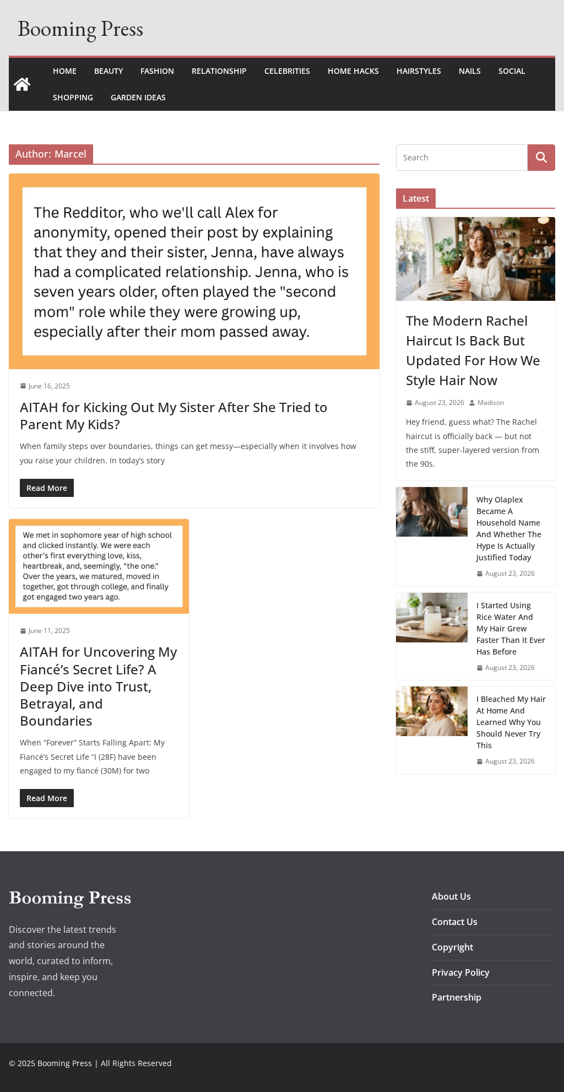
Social (511, 71)
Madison (491, 402)
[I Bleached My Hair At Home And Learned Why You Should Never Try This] (432, 730)
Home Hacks (353, 71)
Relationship (219, 71)
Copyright (452, 947)
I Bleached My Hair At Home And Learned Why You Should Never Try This (511, 722)
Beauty (108, 71)
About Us (451, 896)
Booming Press (80, 28)
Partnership (456, 997)
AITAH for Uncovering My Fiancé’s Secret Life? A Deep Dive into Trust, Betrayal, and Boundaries (98, 685)
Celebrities (287, 71)
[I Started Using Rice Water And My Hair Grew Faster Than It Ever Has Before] (432, 636)
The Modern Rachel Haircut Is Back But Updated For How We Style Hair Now (473, 350)
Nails (470, 71)
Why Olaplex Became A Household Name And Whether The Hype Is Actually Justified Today (508, 528)
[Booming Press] (22, 84)
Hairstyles (419, 71)
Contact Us (455, 922)
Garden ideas (138, 97)
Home (65, 71)
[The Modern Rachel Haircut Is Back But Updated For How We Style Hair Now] (475, 259)
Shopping (73, 97)
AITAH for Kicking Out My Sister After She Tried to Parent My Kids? (174, 415)
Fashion (157, 71)
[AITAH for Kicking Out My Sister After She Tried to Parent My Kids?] (194, 271)
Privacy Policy (461, 972)
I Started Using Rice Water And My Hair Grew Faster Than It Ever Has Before (510, 628)
